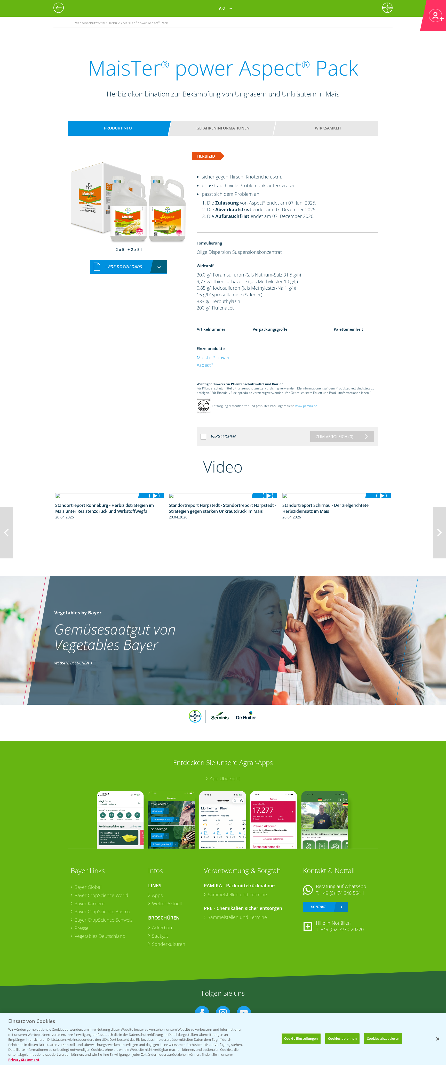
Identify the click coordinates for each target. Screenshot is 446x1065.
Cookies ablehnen (342, 1038)
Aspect (205, 365)
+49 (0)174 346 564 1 (342, 893)
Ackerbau (162, 927)
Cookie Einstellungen (301, 1038)
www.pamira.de (306, 406)
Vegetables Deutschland (100, 936)
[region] (223, 1039)
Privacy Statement (23, 1059)
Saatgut (160, 936)
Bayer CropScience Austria (102, 911)
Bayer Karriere (90, 903)
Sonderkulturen (168, 944)
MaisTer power (213, 357)
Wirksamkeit (328, 128)
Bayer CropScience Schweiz (103, 920)
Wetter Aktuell (167, 903)
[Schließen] (437, 1039)
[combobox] (128, 267)
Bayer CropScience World (101, 895)
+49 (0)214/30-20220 (342, 929)
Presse (82, 928)
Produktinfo (118, 128)
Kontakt (318, 906)
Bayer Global (88, 887)
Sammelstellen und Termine (237, 894)
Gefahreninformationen (223, 128)
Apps (157, 895)
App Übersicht (225, 778)
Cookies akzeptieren (383, 1038)
